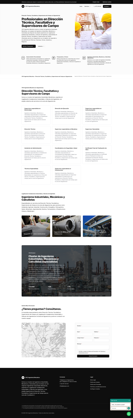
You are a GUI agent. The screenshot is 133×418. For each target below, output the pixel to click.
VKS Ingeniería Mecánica (32, 6)
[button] (43, 340)
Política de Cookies (95, 382)
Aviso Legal (93, 380)
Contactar (106, 6)
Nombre (79, 325)
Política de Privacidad (93, 351)
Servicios (87, 6)
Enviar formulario (93, 356)
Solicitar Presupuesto (28, 46)
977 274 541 (98, 6)
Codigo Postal (80, 337)
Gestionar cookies (107, 1)
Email (78, 331)
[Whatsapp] (129, 414)
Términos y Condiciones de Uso (98, 386)
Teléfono (96, 331)
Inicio (81, 6)
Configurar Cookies (95, 389)
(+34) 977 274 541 (64, 383)
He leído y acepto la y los (92, 352)
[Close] (129, 400)
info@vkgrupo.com (64, 386)
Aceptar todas (96, 1)
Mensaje (79, 343)
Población (96, 337)
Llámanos (40, 46)
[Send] (129, 408)
